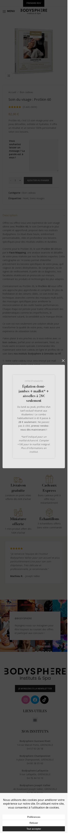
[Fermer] (63, 360)
